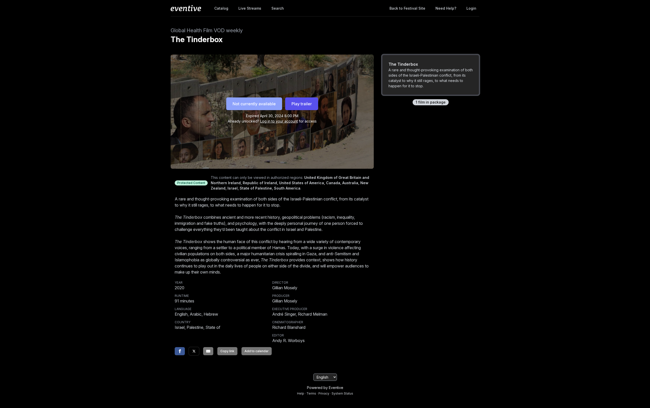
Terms (311, 393)
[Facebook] (180, 351)
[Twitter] (194, 351)
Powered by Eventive (325, 387)
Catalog (221, 8)
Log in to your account (279, 121)
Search (277, 8)
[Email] (208, 351)
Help (300, 393)
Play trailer (301, 103)
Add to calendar (257, 351)
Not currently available (254, 103)
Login (471, 8)
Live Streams (249, 8)
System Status (342, 393)
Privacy (323, 393)
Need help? (445, 8)
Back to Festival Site (407, 8)
